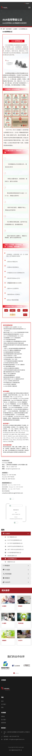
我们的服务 (9, 29)
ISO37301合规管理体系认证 (14, 540)
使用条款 (3, 722)
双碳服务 (7, 578)
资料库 (3, 716)
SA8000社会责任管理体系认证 (15, 546)
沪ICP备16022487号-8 (15, 750)
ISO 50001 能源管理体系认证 (14, 543)
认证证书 (7, 582)
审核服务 (7, 566)
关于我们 (3, 704)
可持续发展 (8, 574)
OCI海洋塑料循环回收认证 (14, 552)
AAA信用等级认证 (23, 29)
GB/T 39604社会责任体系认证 (15, 549)
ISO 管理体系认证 (12, 537)
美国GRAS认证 (11, 562)
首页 (4, 29)
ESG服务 (7, 570)
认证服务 (15, 29)
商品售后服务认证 (12, 555)
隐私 (2, 707)
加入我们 (3, 719)
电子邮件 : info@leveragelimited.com (14, 739)
